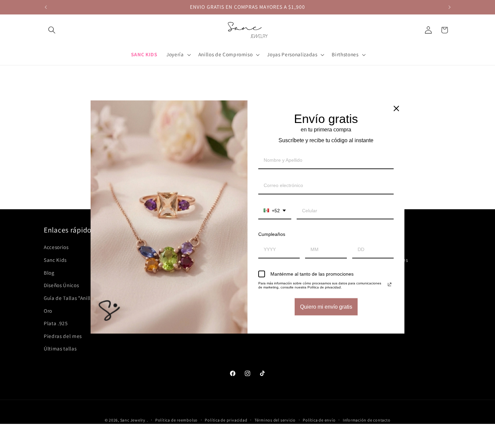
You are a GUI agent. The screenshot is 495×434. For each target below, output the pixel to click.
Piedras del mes (63, 336)
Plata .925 (56, 323)
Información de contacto (367, 420)
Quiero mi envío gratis (326, 307)
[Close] (396, 108)
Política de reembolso (176, 420)
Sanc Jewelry (132, 420)
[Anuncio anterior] (45, 7)
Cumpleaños (271, 234)
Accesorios (56, 247)
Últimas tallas (60, 348)
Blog (49, 272)
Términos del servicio (275, 420)
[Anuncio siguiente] (449, 7)
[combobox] (274, 211)
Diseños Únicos (61, 285)
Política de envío (319, 420)
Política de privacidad (226, 420)
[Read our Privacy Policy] (390, 284)
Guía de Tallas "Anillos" (71, 297)
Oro (48, 310)
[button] (52, 30)
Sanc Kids (55, 259)
